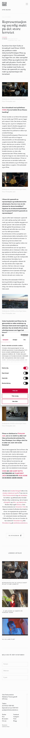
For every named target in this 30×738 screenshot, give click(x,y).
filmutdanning (6, 523)
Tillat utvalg (15, 396)
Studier (4, 714)
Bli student (5, 719)
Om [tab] (25, 339)
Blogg (15, 721)
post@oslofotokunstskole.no (10, 710)
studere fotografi (16, 491)
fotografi (7, 502)
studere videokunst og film (11, 493)
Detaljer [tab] (15, 339)
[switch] (25, 373)
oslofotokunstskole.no (20, 523)
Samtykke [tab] (5, 339)
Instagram (16, 716)
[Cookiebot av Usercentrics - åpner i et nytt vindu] (21, 335)
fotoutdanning (18, 520)
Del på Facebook (15, 535)
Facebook (16, 714)
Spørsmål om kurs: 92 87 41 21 (10, 708)
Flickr (14, 719)
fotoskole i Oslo (21, 507)
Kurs (3, 716)
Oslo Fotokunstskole (9, 495)
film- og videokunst (19, 502)
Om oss (4, 721)
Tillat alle (15, 390)
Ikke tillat (15, 401)
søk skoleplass (22, 495)
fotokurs (19, 504)
